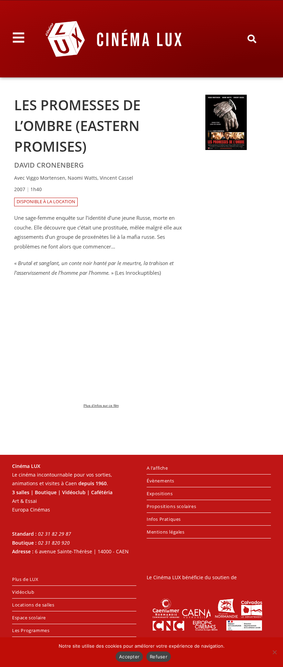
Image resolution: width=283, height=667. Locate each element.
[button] (252, 39)
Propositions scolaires (171, 506)
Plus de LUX (25, 579)
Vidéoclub (23, 592)
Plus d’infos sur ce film (101, 405)
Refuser (158, 656)
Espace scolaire (29, 617)
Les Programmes (30, 630)
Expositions (160, 493)
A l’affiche (157, 468)
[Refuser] (274, 652)
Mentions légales (166, 532)
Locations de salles (33, 605)
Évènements (160, 481)
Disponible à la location (46, 202)
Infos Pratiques (164, 519)
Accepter (129, 656)
